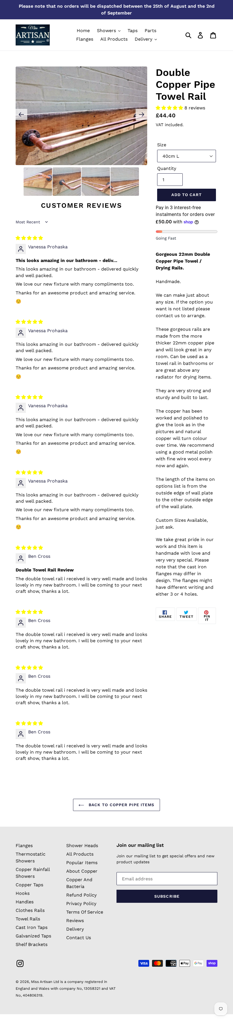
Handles (25, 901)
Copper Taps (29, 884)
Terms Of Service (84, 912)
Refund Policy (81, 895)
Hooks (23, 893)
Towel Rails (28, 919)
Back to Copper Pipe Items (120, 804)
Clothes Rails (30, 910)
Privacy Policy (81, 903)
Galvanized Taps (33, 936)
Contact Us (78, 937)
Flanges (24, 845)
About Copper (81, 871)
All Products (79, 854)
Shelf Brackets (31, 944)
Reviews (75, 920)
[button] (170, 108)
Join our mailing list (140, 845)
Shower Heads (82, 845)
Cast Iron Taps (31, 927)
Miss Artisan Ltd (45, 982)
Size (161, 144)
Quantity (166, 168)
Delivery (75, 929)
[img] (29, 238)
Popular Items (81, 862)
